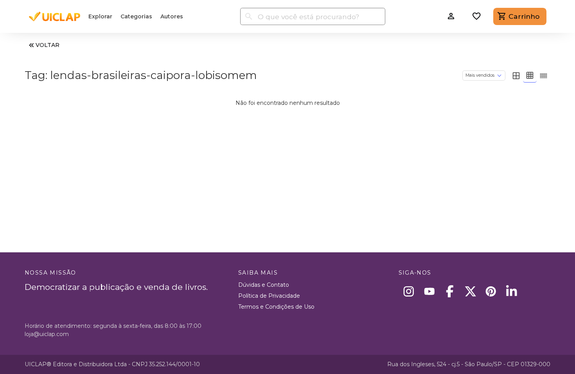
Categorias (136, 16)
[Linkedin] (511, 291)
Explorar (100, 16)
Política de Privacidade (269, 295)
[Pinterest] (491, 291)
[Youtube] (429, 291)
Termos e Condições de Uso (276, 306)
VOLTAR (47, 45)
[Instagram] (409, 291)
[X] (470, 291)
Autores (171, 16)
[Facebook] (450, 291)
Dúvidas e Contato (263, 284)
